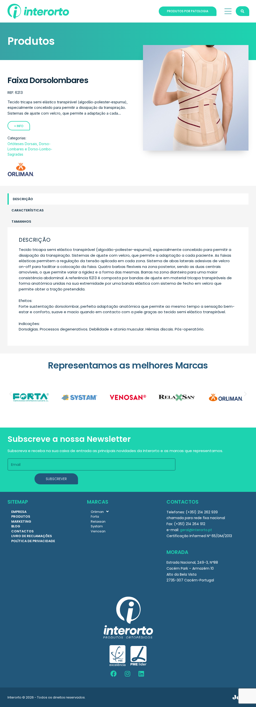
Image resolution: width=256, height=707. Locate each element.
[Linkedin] (141, 673)
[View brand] (21, 175)
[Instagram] (127, 673)
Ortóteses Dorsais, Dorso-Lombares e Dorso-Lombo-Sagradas (30, 149)
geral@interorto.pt (196, 529)
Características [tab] (28, 210)
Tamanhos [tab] (21, 221)
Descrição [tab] (23, 199)
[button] (11, 394)
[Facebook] (114, 673)
